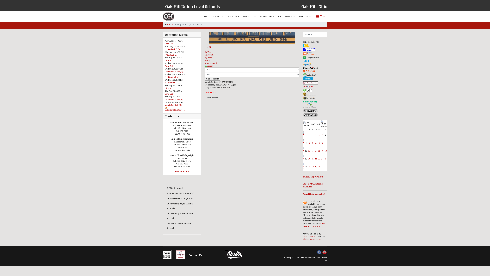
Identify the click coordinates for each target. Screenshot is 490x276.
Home (206, 16)
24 (322, 159)
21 (313, 159)
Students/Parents (269, 16)
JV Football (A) (171, 55)
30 (319, 167)
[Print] (210, 47)
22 (316, 159)
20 (309, 159)
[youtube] (324, 252)
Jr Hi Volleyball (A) (173, 49)
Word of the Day (309, 237)
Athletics (248, 16)
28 (312, 167)
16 (319, 151)
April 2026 (315, 124)
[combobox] (315, 34)
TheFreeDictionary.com (312, 239)
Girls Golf (169, 60)
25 (326, 159)
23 (319, 159)
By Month (209, 55)
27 (309, 167)
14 (313, 151)
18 (326, 151)
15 (316, 151)
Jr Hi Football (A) (172, 77)
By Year (208, 52)
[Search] (252, 66)
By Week (208, 57)
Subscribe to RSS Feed (175, 110)
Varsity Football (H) (173, 105)
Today (207, 60)
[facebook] (319, 252)
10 (322, 143)
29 (316, 167)
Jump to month (211, 63)
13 (309, 151)
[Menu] (321, 16)
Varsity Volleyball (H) (174, 72)
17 (322, 151)
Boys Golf (169, 44)
